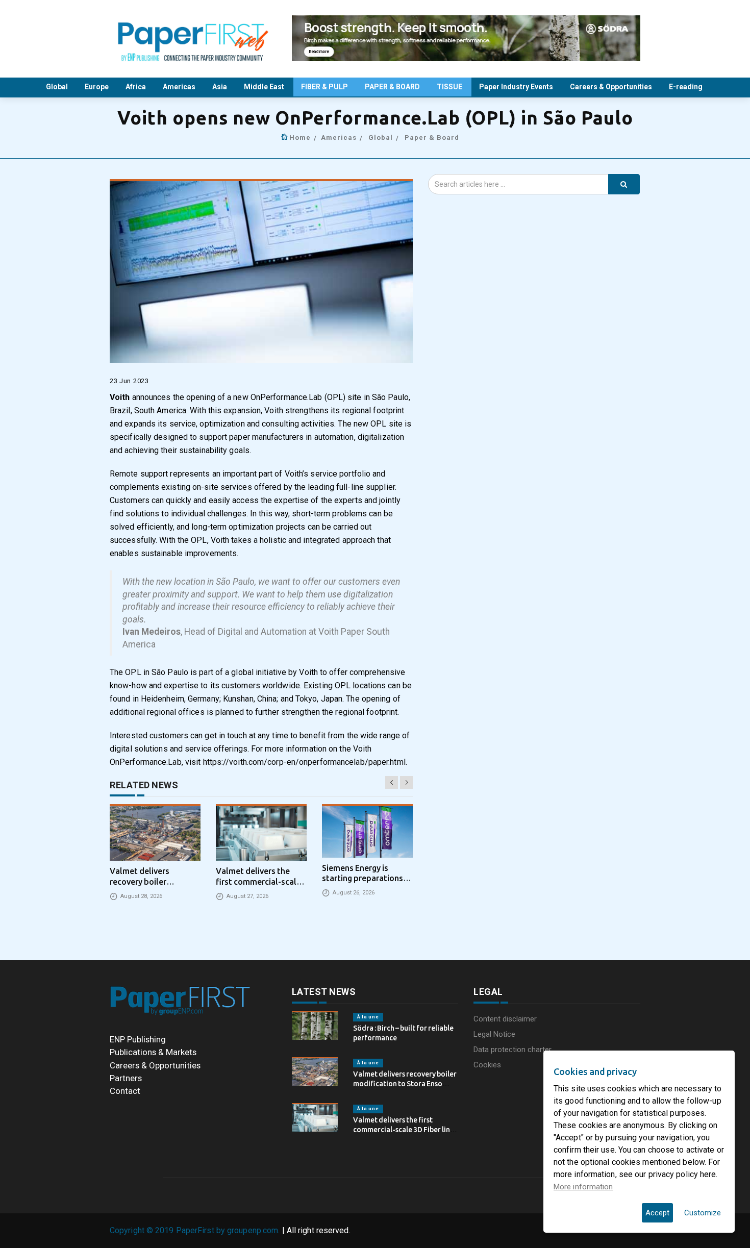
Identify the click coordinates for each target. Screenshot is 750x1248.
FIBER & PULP (325, 87)
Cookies (487, 1064)
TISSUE (450, 87)
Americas (180, 87)
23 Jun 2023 (129, 381)
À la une (368, 1016)
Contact (125, 1091)
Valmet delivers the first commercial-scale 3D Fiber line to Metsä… (403, 1129)
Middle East (265, 87)
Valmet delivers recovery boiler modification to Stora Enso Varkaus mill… (405, 1083)
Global (57, 87)
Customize (702, 1212)
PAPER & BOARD (393, 87)
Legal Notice (494, 1034)
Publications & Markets (153, 1052)
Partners (126, 1078)
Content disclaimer (505, 1019)
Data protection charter (512, 1049)
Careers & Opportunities (612, 87)
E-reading (686, 87)
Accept (657, 1212)
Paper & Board (432, 137)
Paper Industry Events (517, 87)
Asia (220, 87)
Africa (136, 87)
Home (300, 137)
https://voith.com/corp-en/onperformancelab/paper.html (304, 762)
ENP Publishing (138, 1039)
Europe (97, 87)
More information (583, 1186)
